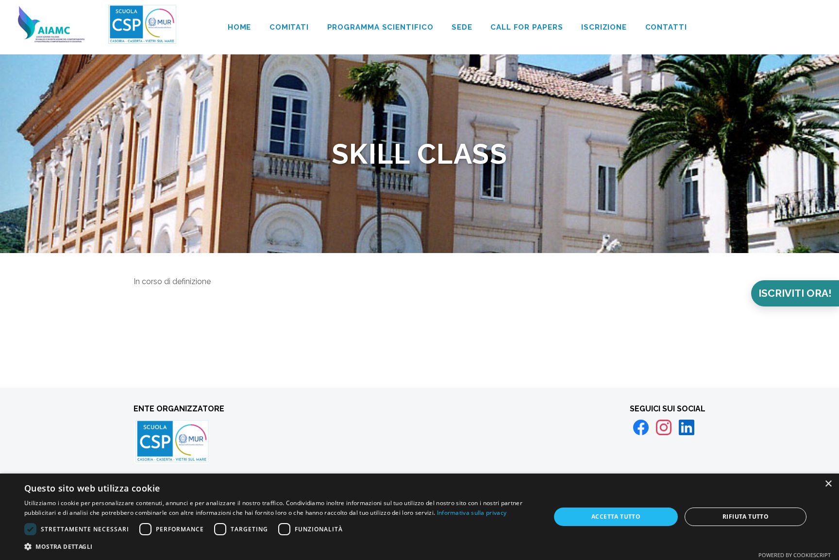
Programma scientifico (380, 27)
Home (240, 27)
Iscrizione (604, 27)
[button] (279, 547)
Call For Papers (526, 27)
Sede (462, 27)
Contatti (666, 27)
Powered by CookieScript (794, 555)
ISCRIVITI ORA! (795, 293)
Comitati (289, 27)
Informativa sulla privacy (472, 513)
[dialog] (419, 517)
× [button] (828, 484)
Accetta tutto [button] (615, 516)
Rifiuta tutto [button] (745, 516)
